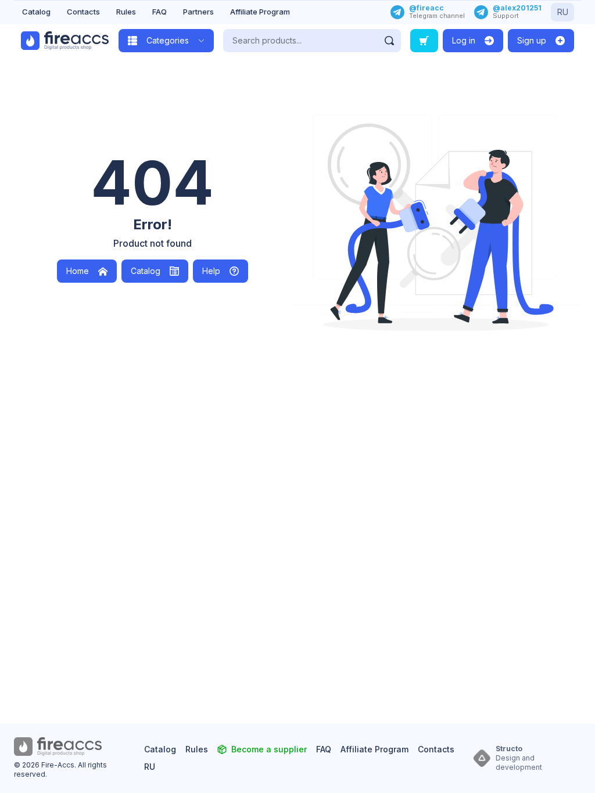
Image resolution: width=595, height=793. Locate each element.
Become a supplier (269, 749)
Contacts (83, 11)
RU (562, 12)
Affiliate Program (260, 11)
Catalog (36, 11)
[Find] (389, 40)
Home (77, 271)
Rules (126, 11)
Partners (198, 11)
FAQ (159, 11)
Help (211, 271)
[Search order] (424, 40)
